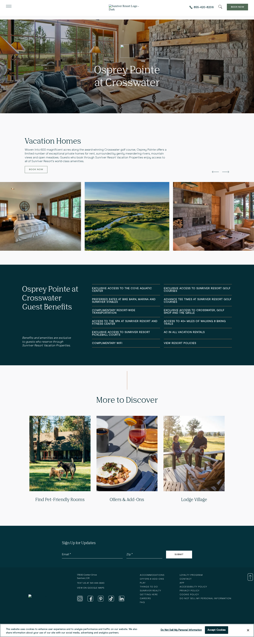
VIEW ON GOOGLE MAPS (90, 588)
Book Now (237, 7)
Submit (179, 554)
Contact (186, 579)
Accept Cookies (217, 630)
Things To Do (149, 587)
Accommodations (152, 575)
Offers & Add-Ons (152, 579)
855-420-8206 (204, 7)
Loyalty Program (191, 575)
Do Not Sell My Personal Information (181, 630)
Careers (145, 598)
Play (143, 583)
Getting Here (149, 595)
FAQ (142, 602)
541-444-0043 (97, 583)
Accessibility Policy (193, 587)
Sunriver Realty (150, 591)
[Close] (248, 630)
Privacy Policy (190, 591)
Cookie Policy (189, 595)
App (182, 583)
